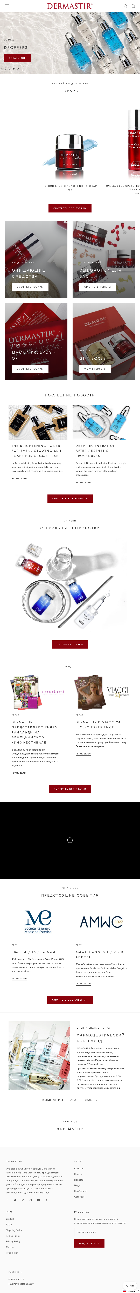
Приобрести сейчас (70, 48)
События (79, 1176)
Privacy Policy (13, 1249)
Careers (10, 1254)
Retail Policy (12, 1260)
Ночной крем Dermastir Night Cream (70, 193)
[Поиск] (125, 6)
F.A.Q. (9, 1232)
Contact (10, 1226)
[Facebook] (7, 1207)
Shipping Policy (14, 1238)
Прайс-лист (80, 1199)
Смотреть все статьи (70, 797)
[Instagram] (23, 1207)
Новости (78, 1187)
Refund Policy (13, 1243)
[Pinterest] (31, 1207)
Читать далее (19, 486)
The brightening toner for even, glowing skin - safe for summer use (37, 458)
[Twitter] (15, 1207)
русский (14, 1279)
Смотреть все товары (70, 216)
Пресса (78, 1182)
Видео (77, 1193)
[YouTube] (38, 1207)
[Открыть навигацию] (7, 5)
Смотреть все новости (70, 506)
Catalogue (79, 1204)
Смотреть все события (70, 1007)
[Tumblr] (46, 1207)
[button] (131, 1291)
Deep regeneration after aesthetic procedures (96, 458)
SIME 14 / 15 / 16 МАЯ (34, 960)
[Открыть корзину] (133, 6)
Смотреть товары (70, 652)
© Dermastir (16, 1287)
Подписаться (89, 1251)
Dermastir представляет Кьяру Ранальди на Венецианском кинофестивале (35, 740)
